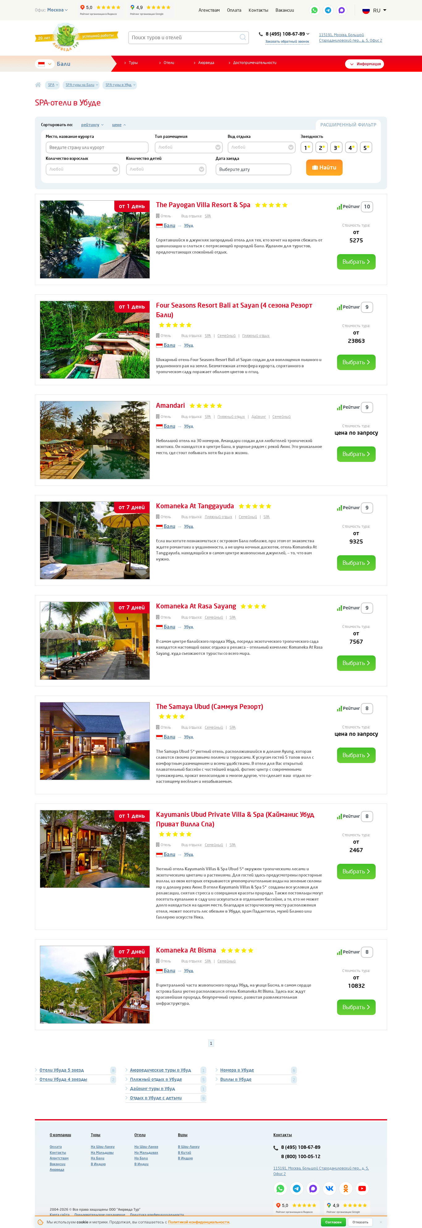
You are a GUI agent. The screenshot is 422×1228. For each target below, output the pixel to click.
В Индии (141, 1164)
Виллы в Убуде (235, 1079)
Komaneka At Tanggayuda (195, 506)
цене (116, 125)
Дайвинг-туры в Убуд (152, 1088)
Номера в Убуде (237, 1070)
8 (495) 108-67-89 (300, 1147)
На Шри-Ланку (103, 1147)
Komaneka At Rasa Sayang (196, 606)
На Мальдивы (102, 1153)
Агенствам (209, 10)
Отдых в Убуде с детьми (156, 1098)
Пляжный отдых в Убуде (156, 1079)
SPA (208, 216)
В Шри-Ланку (189, 1147)
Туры (133, 63)
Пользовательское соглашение (99, 1215)
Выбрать (354, 262)
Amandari (171, 405)
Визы (183, 1135)
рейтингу (90, 125)
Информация (369, 64)
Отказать (360, 1222)
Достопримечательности (254, 63)
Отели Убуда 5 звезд (62, 1070)
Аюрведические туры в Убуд (160, 1070)
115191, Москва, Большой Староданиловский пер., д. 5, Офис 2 (350, 38)
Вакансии (285, 10)
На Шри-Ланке (146, 1147)
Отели (169, 63)
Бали (63, 64)
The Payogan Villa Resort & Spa (203, 205)
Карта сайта (60, 1215)
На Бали (97, 1158)
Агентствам (59, 1158)
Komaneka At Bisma (186, 950)
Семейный (226, 336)
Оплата (234, 10)
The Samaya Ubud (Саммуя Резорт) (209, 706)
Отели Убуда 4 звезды (63, 1079)
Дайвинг (258, 417)
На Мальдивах (146, 1153)
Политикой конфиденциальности (198, 1222)
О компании (60, 1135)
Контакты (258, 10)
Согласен (333, 1222)
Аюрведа (206, 63)
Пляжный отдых (256, 336)
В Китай (184, 1153)
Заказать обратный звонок (287, 42)
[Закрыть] (381, 1222)
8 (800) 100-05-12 (300, 1156)
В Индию (98, 1164)
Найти (327, 167)
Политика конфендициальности (157, 1215)
